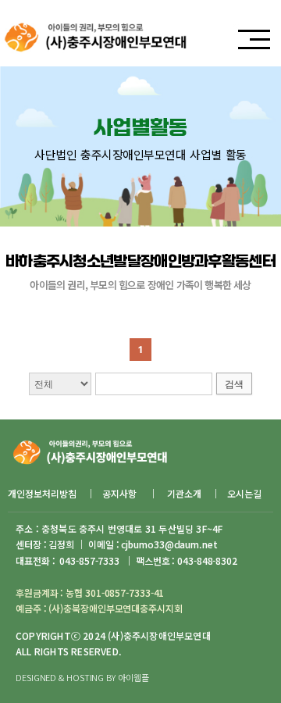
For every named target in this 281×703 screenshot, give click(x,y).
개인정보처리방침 (42, 493)
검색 (234, 384)
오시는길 (244, 493)
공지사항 (120, 493)
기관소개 (184, 493)
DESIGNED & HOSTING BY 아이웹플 (82, 677)
